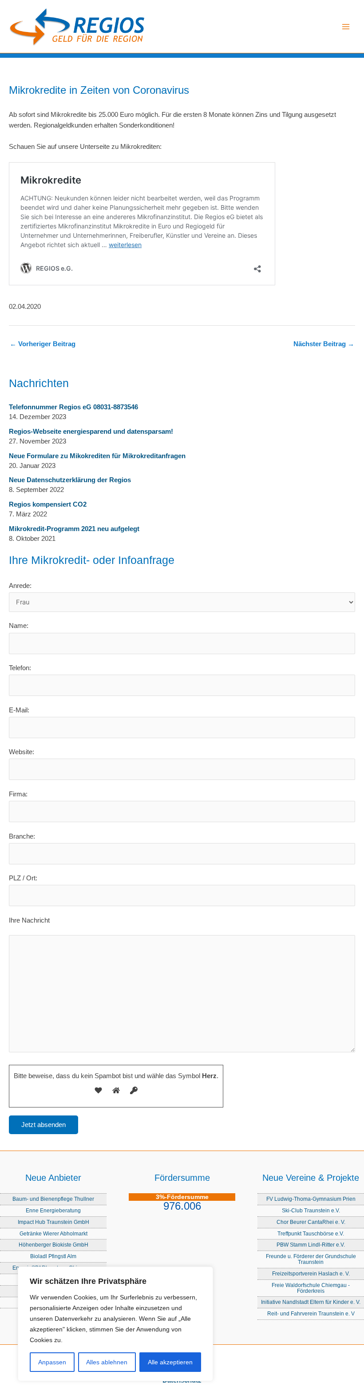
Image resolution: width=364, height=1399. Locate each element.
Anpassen (52, 1362)
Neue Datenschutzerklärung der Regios (70, 480)
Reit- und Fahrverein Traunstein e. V (311, 1313)
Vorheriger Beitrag (42, 344)
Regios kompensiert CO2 (48, 504)
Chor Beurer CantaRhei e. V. (311, 1222)
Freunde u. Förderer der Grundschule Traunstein (311, 1259)
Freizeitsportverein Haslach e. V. (311, 1273)
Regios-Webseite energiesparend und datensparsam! (91, 431)
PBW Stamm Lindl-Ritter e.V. (311, 1244)
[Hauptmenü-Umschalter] (345, 26)
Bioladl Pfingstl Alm (53, 1256)
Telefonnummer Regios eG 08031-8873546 (73, 407)
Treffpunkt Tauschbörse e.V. (310, 1233)
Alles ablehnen (106, 1362)
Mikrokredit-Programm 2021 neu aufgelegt (74, 528)
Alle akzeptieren (170, 1362)
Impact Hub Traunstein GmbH (53, 1222)
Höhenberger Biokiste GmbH (53, 1244)
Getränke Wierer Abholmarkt (53, 1233)
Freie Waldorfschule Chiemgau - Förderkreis (311, 1288)
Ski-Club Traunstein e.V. (311, 1210)
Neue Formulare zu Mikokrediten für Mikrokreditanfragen (97, 456)
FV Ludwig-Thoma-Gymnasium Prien (311, 1199)
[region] (115, 1324)
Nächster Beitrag (323, 344)
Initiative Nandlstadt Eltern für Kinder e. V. (310, 1302)
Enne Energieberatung (53, 1210)
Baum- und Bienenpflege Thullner (53, 1199)
